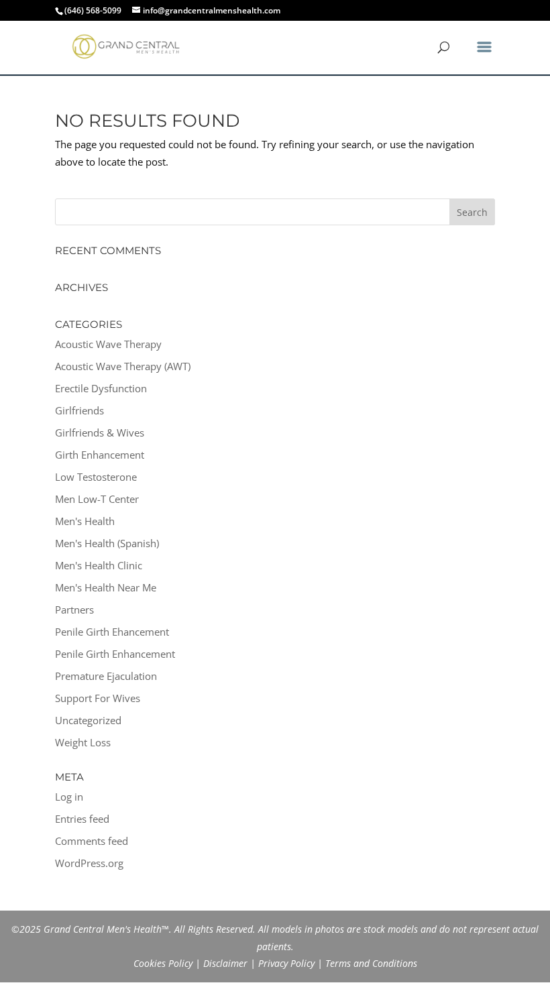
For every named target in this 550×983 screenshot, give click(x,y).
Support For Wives (97, 698)
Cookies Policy (162, 963)
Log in (69, 796)
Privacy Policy (286, 963)
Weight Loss (83, 742)
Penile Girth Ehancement (112, 631)
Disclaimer (225, 963)
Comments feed (91, 841)
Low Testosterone (96, 476)
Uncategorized (88, 720)
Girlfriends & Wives (99, 432)
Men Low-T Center (97, 499)
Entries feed (82, 818)
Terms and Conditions (371, 963)
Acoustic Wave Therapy (108, 344)
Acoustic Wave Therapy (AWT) (122, 366)
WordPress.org (89, 863)
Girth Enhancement (99, 454)
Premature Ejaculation (106, 676)
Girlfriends (79, 410)
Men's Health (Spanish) (107, 543)
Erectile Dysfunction (101, 388)
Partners (74, 609)
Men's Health (85, 521)
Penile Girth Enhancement (115, 653)
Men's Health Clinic (98, 565)
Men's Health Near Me (105, 587)
